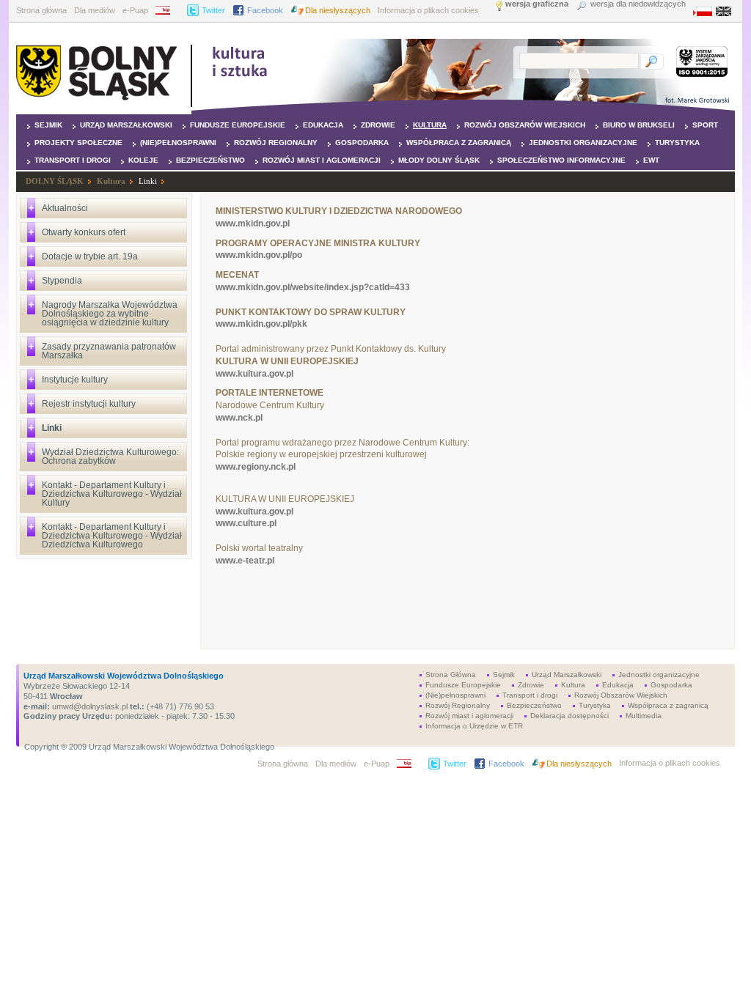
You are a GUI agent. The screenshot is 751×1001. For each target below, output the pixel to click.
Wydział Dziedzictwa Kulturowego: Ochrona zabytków (110, 456)
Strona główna (41, 10)
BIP (167, 10)
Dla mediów (94, 10)
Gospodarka (362, 142)
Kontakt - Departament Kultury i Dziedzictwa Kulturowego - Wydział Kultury (112, 494)
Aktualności (65, 208)
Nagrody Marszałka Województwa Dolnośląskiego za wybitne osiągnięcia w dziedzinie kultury (109, 314)
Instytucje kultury (75, 379)
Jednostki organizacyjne (583, 142)
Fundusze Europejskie (237, 125)
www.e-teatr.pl (245, 560)
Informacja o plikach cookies (428, 10)
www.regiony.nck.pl (256, 467)
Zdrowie (378, 125)
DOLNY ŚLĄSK (55, 181)
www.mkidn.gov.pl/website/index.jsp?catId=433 (313, 287)
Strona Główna (450, 675)
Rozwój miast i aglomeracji (322, 160)
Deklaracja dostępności (569, 716)
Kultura (430, 125)
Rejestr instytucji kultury (89, 404)
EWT (651, 160)
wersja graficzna (536, 4)
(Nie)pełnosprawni (178, 142)
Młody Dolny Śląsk (439, 160)
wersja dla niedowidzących (638, 4)
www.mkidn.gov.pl (253, 223)
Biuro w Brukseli (639, 125)
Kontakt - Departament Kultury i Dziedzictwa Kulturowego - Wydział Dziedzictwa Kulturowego (112, 536)
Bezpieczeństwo (210, 160)
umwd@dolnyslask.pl (89, 706)
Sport (705, 125)
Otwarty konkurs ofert (83, 232)
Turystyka (677, 142)
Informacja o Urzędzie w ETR (474, 726)
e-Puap (135, 10)
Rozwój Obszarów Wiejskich (524, 125)
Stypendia (62, 281)
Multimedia (644, 716)
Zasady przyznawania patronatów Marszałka (109, 351)
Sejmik (48, 125)
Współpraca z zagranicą (458, 142)
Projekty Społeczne (78, 142)
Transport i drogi (72, 160)
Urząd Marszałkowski (126, 125)
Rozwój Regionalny (276, 142)
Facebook (265, 10)
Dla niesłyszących (337, 10)
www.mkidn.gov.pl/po (259, 255)
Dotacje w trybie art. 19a (90, 256)
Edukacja (323, 125)
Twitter (213, 10)
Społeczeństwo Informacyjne (561, 160)
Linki (148, 181)
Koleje (143, 160)
